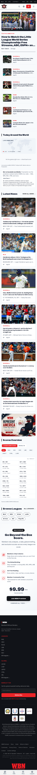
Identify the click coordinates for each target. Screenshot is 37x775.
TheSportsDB (18, 165)
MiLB (31, 450)
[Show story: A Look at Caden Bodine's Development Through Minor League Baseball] (19, 29)
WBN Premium (15, 699)
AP (3, 228)
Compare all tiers (18, 603)
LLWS (17, 453)
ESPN (12, 165)
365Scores (16, 501)
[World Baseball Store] (28, 6)
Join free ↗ (6, 178)
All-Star (5, 518)
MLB (10, 165)
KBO (14, 450)
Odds (16, 744)
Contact (3, 750)
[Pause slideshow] (25, 29)
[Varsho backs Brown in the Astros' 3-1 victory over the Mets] (18, 358)
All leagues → (5, 655)
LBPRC (3, 669)
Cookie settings (11, 750)
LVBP (2, 667)
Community (4, 747)
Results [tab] (22, 445)
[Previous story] (4, 21)
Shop (12, 744)
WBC (11, 514)
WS (13, 518)
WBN (4, 622)
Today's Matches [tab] (9, 445)
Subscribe (18, 695)
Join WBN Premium (18, 598)
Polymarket (4, 166)
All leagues (29, 508)
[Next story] (32, 21)
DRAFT (4, 453)
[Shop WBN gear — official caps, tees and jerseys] (18, 425)
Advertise (31, 747)
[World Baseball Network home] (18, 766)
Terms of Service (23, 747)
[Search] (19, 6)
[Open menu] (34, 6)
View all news (29, 194)
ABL (2, 675)
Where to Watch (24, 744)
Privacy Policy (13, 747)
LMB (25, 450)
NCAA (19, 514)
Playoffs (21, 518)
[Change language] (24, 6)
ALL (4, 450)
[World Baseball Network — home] (4, 6)
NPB (20, 450)
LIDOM (3, 664)
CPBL (11, 453)
